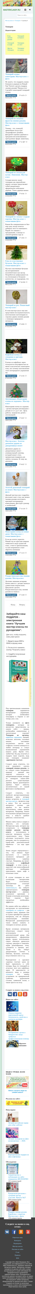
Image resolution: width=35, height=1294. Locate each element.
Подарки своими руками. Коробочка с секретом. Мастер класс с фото (17, 1214)
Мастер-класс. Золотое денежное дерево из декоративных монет (14, 443)
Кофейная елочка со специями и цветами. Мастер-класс (14, 357)
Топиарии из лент (21, 44)
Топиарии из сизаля (21, 49)
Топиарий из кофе (10, 44)
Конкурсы (17, 1240)
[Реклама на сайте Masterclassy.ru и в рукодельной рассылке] (17, 1105)
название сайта (11, 9)
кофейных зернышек (14, 737)
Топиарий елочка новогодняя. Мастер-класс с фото (16, 76)
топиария (9, 974)
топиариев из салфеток (15, 910)
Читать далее (11, 95)
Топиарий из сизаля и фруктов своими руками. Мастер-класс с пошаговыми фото (17, 121)
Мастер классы (17, 1246)
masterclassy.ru (11, 888)
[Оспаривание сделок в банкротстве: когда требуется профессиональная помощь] (17, 1020)
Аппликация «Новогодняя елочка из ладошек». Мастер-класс (17, 401)
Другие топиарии (10, 49)
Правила (17, 1255)
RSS (17, 1258)
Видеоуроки (18, 1243)
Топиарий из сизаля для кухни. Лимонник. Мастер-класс (16, 174)
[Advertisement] (20, 150)
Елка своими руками (9, 37)
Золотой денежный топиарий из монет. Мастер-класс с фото (17, 489)
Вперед (22, 605)
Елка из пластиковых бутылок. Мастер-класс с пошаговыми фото (15, 263)
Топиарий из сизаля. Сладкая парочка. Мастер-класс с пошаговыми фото (17, 219)
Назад (13, 605)
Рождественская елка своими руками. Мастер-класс (17, 577)
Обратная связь (17, 1237)
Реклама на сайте (17, 1249)
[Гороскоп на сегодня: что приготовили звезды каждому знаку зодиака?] (17, 1033)
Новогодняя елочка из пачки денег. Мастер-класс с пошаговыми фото (17, 534)
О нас (17, 1252)
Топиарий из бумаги (21, 37)
